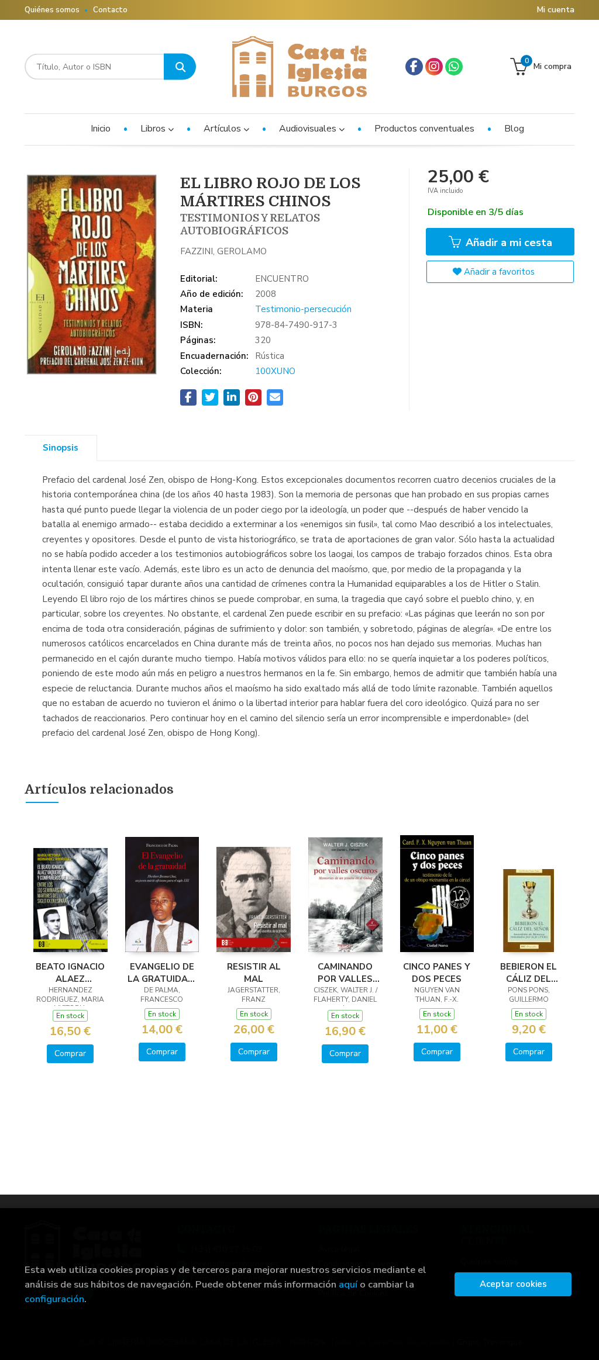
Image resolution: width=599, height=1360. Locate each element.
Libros (154, 128)
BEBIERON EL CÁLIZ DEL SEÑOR (528, 972)
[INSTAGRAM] (434, 66)
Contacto (110, 10)
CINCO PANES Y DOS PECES (436, 972)
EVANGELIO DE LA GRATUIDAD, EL (162, 972)
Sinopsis (60, 448)
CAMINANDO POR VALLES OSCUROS (345, 972)
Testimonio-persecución (303, 309)
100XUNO (275, 371)
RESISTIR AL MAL (254, 972)
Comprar (70, 1053)
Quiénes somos (52, 10)
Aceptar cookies (513, 1284)
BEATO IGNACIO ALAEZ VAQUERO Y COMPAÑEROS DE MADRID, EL (70, 972)
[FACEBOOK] (414, 66)
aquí (348, 1284)
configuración (54, 1299)
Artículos (223, 128)
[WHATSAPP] (454, 66)
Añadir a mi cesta (507, 243)
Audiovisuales (309, 128)
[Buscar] (180, 67)
